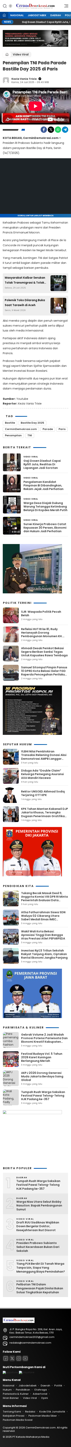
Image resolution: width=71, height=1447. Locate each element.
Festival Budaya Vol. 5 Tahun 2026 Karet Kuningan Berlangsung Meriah (41, 1057)
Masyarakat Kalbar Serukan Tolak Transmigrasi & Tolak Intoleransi (25, 280)
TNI (29, 435)
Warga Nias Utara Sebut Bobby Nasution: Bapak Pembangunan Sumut (39, 1205)
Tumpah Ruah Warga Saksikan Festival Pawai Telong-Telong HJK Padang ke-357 (43, 1095)
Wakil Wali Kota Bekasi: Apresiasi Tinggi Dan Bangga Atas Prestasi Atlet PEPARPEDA (43, 934)
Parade (48, 429)
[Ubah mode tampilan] (10, 6)
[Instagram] (19, 1358)
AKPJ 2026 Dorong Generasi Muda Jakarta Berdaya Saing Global (42, 1076)
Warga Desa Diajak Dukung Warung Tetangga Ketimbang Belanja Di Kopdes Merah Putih (45, 506)
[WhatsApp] (58, 129)
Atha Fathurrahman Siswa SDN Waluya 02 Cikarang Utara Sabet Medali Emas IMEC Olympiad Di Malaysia (43, 917)
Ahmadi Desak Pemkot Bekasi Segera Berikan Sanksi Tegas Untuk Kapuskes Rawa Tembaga (44, 651)
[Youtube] (25, 1358)
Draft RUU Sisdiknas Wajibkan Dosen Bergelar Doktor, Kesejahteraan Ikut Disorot (37, 1226)
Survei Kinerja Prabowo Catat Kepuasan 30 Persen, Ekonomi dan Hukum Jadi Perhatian (44, 527)
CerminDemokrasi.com (21, 429)
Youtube (22, 399)
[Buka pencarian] (5, 5)
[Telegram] (65, 129)
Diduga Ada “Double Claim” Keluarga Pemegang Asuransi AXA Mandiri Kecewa (42, 774)
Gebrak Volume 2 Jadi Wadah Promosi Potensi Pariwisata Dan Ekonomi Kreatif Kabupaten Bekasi (44, 1040)
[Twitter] (51, 129)
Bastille (10, 423)
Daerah (55, 15)
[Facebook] (44, 129)
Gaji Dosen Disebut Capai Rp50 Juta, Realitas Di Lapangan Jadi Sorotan (42, 464)
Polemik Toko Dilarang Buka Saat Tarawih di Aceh (25, 302)
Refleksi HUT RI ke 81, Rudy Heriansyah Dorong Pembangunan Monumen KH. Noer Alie (42, 634)
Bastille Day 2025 (32, 423)
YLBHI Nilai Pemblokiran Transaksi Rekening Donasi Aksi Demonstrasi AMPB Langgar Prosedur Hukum (43, 756)
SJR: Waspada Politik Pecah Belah (41, 613)
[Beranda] (4, 15)
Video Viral (21, 54)
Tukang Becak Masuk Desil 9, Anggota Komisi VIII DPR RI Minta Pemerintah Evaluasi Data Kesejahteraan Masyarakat (44, 898)
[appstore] (10, 1372)
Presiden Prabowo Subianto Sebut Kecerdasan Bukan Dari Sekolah (37, 1247)
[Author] (6, 80)
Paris (62, 429)
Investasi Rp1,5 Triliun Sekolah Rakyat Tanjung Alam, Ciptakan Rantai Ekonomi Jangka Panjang (44, 954)
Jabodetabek (37, 15)
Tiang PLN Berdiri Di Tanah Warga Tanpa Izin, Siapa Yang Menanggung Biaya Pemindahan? (40, 1267)
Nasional (17, 15)
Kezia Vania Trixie (24, 79)
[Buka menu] (65, 7)
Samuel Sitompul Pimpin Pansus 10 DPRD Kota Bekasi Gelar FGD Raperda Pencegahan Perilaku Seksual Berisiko (44, 672)
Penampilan (13, 435)
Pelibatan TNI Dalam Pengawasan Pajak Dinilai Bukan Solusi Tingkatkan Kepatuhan (39, 1288)
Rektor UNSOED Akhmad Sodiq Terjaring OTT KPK (43, 793)
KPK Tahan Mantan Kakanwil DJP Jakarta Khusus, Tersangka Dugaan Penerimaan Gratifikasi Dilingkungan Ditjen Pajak (44, 814)
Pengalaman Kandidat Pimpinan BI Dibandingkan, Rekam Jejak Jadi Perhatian (43, 485)
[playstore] (26, 1372)
